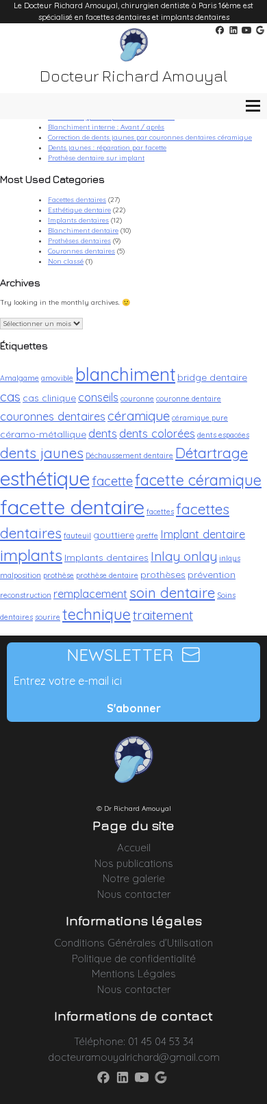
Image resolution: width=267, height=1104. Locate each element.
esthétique (45, 478)
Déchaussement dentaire (129, 455)
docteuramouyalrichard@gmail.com (134, 1057)
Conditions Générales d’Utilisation (133, 942)
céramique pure (200, 418)
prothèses (163, 574)
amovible (57, 378)
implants (31, 555)
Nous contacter (133, 894)
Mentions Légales (134, 973)
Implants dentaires (78, 220)
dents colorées (157, 433)
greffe (147, 535)
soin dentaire (172, 592)
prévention (212, 574)
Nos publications (133, 863)
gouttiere (113, 534)
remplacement (90, 593)
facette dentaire (72, 506)
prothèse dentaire (107, 575)
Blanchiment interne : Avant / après (106, 127)
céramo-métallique (43, 434)
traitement (163, 615)
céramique (138, 415)
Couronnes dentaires (81, 251)
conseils (98, 397)
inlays (229, 558)
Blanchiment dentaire (83, 230)
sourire (47, 617)
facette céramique (198, 480)
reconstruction (25, 595)
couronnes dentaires (52, 416)
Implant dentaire (202, 534)
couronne (137, 398)
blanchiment (125, 374)
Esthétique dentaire (79, 209)
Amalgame (19, 378)
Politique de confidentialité (134, 958)
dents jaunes (42, 453)
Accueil (134, 847)
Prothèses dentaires (79, 240)
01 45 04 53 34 (161, 1041)
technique (96, 614)
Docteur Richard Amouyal (133, 75)
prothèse (58, 575)
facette (112, 481)
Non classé (66, 261)
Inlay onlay (184, 556)
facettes (160, 511)
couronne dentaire (188, 398)
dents (102, 433)
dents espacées (223, 435)
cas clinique (49, 397)
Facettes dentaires (77, 199)
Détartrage (211, 453)
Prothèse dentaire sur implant (96, 157)
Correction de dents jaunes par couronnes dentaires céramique (150, 137)
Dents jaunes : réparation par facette (107, 147)
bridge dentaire (212, 377)
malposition (20, 575)
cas (10, 396)
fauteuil (77, 535)
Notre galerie (134, 878)
